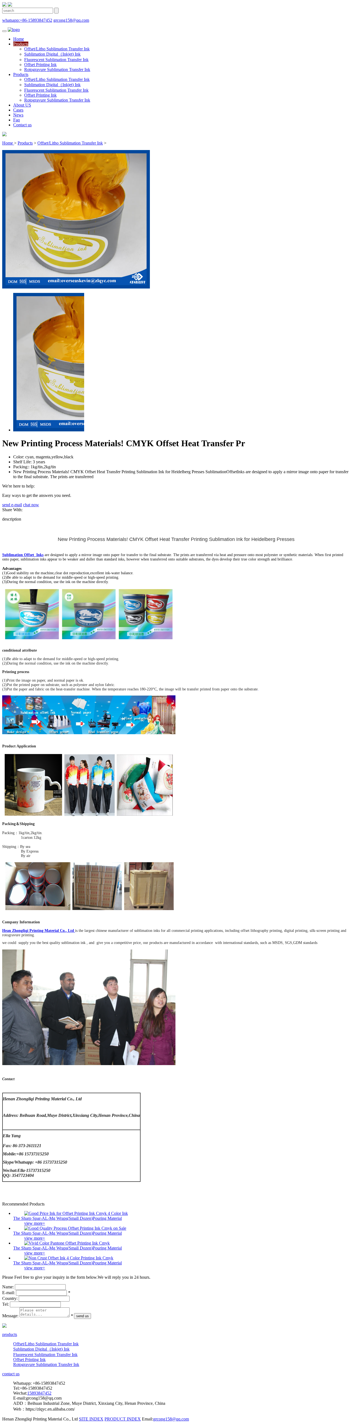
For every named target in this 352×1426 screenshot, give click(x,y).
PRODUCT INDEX (123, 1419)
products (9, 1334)
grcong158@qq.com (71, 20)
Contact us (22, 125)
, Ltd (70, 931)
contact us (11, 1373)
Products (20, 44)
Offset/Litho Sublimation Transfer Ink (57, 49)
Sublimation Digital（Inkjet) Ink (52, 54)
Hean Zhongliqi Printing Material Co (33, 931)
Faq (16, 120)
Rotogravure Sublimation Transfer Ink (57, 69)
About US (22, 105)
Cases (18, 110)
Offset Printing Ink (40, 64)
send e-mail (12, 504)
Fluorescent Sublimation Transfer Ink (56, 59)
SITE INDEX (91, 1419)
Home (18, 39)
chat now (31, 504)
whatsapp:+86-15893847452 (27, 20)
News (18, 115)
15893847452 (39, 1393)
